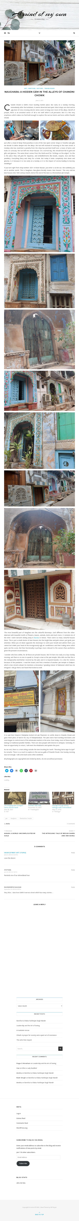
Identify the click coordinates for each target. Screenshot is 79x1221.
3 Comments (71, 824)
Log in (18, 1113)
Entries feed (20, 1118)
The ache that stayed (24, 1040)
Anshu (8, 824)
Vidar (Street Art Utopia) (15, 852)
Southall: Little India (34, 805)
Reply (73, 853)
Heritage (31, 88)
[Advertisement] (39, 979)
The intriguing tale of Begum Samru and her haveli (13, 806)
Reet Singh (21, 1078)
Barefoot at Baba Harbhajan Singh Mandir (31, 1021)
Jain (6, 818)
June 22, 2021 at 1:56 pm (10, 872)
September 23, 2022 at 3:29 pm (12, 889)
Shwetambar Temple (26, 818)
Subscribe (23, 1163)
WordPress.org (21, 1128)
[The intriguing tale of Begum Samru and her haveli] (15, 798)
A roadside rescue (22, 1030)
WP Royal (53, 1207)
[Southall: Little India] (39, 798)
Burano (36, 638)
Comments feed (22, 1123)
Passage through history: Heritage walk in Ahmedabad (61, 806)
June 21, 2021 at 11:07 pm (11, 855)
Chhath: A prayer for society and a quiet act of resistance (36, 1035)
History (40, 88)
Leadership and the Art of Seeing (28, 1025)
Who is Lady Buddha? (29, 1068)
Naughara (13, 818)
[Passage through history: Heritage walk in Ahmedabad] (63, 798)
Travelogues (49, 88)
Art (25, 88)
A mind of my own (39, 14)
